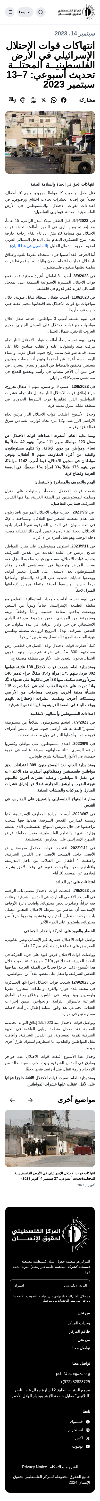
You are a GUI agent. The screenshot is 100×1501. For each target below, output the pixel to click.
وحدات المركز (78, 1323)
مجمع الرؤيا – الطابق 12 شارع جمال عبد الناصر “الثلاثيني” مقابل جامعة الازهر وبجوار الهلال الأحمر (51, 1393)
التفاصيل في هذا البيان (29, 246)
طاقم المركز (79, 1331)
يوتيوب (77, 1446)
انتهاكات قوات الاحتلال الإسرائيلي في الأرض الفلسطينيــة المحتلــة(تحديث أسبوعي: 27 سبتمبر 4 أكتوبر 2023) (55, 1175)
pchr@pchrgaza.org (73, 1373)
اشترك (19, 1285)
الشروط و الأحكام (64, 1467)
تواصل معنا (81, 1348)
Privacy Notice (34, 1467)
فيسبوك (76, 1421)
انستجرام (76, 1430)
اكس (79, 1438)
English (25, 12)
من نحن (84, 1340)
